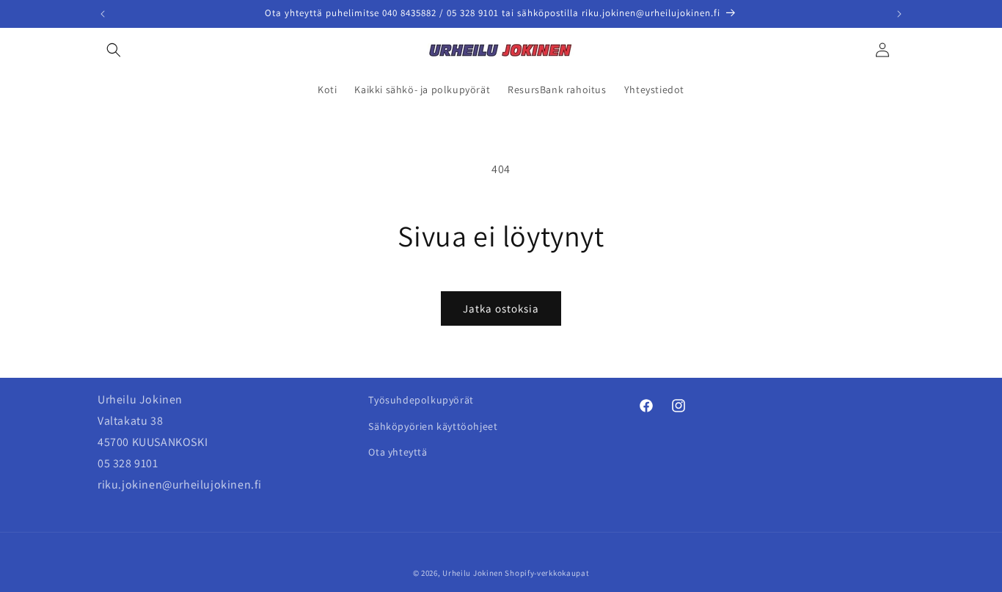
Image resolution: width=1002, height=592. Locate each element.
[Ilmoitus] (899, 14)
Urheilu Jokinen (472, 573)
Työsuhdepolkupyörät (420, 399)
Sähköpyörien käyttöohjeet (432, 425)
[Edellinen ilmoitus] (103, 14)
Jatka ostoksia (501, 308)
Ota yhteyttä (397, 451)
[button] (114, 50)
